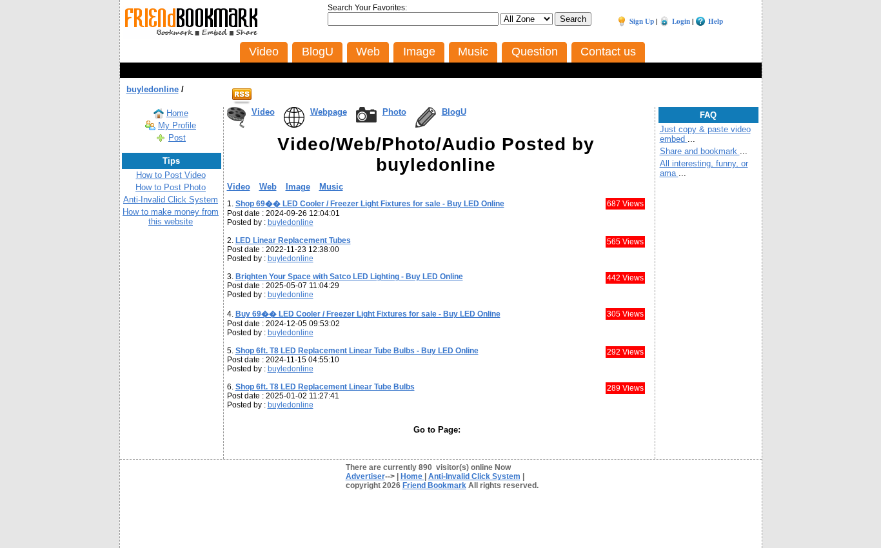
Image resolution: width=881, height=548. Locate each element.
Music (331, 186)
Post (177, 137)
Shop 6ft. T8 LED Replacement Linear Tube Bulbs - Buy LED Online (357, 350)
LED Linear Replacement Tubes (293, 240)
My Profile (177, 125)
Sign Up (641, 21)
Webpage (328, 112)
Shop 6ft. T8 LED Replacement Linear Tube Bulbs (325, 386)
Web (268, 186)
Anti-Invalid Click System (170, 199)
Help (715, 21)
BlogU (454, 112)
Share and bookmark (700, 151)
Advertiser (365, 476)
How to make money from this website (171, 216)
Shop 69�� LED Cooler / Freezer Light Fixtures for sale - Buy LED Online (369, 203)
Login (681, 21)
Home (177, 113)
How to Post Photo (170, 187)
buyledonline (152, 89)
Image (298, 186)
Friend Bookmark (434, 485)
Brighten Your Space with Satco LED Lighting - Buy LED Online (349, 276)
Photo (394, 112)
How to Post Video (171, 175)
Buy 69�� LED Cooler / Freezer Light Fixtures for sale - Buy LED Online (367, 313)
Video (263, 112)
